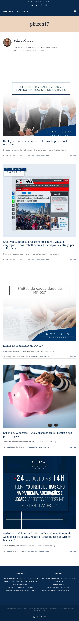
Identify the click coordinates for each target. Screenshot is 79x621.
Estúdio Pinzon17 (39, 611)
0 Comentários (44, 155)
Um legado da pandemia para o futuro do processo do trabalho (39, 99)
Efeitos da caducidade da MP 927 (39, 304)
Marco (8, 155)
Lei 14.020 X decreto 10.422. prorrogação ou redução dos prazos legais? (39, 396)
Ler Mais (73, 155)
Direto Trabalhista (32, 155)
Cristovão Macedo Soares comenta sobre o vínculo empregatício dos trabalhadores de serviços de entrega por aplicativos (39, 200)
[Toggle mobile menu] (75, 11)
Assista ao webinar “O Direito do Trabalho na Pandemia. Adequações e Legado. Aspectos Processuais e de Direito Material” (39, 492)
